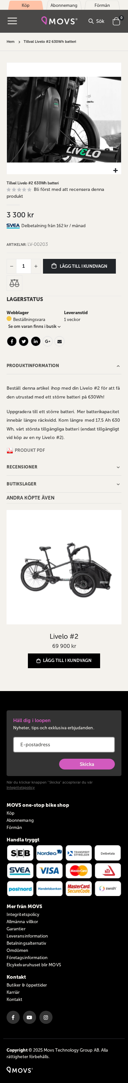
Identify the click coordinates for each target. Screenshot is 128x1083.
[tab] (71, 225)
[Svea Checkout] (14, 225)
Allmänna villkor (22, 921)
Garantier (16, 928)
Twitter (23, 341)
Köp (10, 813)
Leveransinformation (27, 936)
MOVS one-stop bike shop (38, 805)
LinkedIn (36, 341)
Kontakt (14, 999)
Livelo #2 (64, 636)
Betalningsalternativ (26, 943)
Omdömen (17, 950)
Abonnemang (20, 820)
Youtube (29, 1017)
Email (59, 341)
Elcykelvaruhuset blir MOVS (34, 964)
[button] (115, 171)
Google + (47, 341)
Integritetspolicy (21, 788)
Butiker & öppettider (27, 985)
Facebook (12, 341)
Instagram (46, 1017)
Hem (10, 42)
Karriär (13, 992)
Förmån (14, 827)
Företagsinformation (27, 957)
